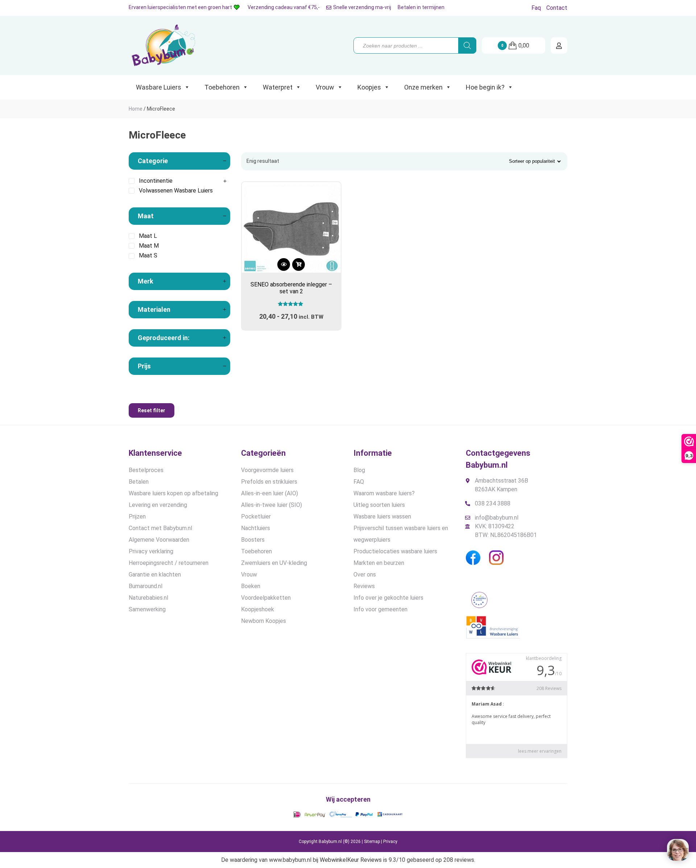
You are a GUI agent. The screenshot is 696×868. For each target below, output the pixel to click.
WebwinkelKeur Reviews (351, 859)
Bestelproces (146, 470)
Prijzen (137, 516)
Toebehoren (222, 87)
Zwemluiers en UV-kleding (274, 562)
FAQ (358, 481)
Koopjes (369, 87)
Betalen (139, 481)
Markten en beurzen (378, 562)
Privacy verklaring (151, 551)
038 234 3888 (492, 503)
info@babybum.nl (496, 517)
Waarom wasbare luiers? (384, 493)
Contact (556, 7)
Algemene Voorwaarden (159, 539)
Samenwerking (147, 609)
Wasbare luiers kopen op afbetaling (173, 493)
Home (135, 109)
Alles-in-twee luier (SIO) (271, 504)
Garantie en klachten (155, 574)
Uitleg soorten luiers (379, 504)
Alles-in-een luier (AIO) (269, 493)
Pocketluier (256, 516)
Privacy (390, 841)
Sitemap (372, 841)
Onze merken (423, 87)
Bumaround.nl (145, 586)
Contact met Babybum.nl (160, 528)
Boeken (250, 586)
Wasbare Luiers (158, 87)
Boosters (253, 539)
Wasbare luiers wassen (382, 516)
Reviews (364, 586)
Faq (536, 7)
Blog (359, 470)
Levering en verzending (158, 504)
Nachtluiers (255, 528)
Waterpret (278, 87)
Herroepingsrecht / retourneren (168, 562)
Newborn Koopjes (263, 620)
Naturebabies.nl (148, 597)
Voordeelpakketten (266, 597)
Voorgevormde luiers (267, 470)
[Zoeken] (467, 45)
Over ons (364, 574)
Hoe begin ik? (485, 87)
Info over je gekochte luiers (388, 597)
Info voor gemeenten (380, 609)
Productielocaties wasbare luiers (395, 551)
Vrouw (325, 87)
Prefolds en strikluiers (269, 481)
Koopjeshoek (257, 609)
